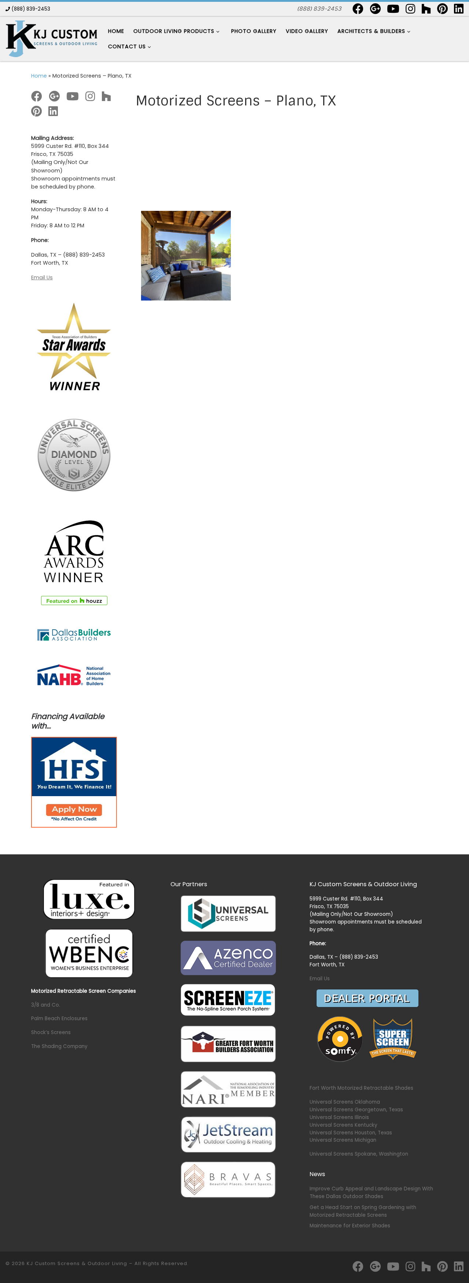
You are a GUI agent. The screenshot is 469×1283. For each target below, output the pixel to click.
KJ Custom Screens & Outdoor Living (77, 1263)
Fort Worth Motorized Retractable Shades (361, 1088)
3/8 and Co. (45, 1005)
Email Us (42, 277)
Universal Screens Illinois (339, 1117)
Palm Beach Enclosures (59, 1018)
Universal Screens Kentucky (343, 1125)
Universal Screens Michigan (343, 1140)
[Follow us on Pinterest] (442, 8)
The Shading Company (59, 1046)
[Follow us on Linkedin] (459, 8)
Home (39, 75)
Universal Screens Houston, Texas (351, 1132)
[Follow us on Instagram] (410, 8)
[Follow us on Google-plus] (375, 8)
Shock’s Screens (51, 1032)
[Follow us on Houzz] (426, 8)
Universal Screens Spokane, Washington (359, 1153)
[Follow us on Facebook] (357, 8)
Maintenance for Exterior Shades (350, 1225)
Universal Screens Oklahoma (345, 1102)
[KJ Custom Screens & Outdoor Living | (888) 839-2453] (51, 38)
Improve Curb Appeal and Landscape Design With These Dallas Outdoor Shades (371, 1192)
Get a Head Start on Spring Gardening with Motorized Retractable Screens (363, 1211)
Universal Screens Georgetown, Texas (356, 1109)
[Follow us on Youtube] (393, 8)
